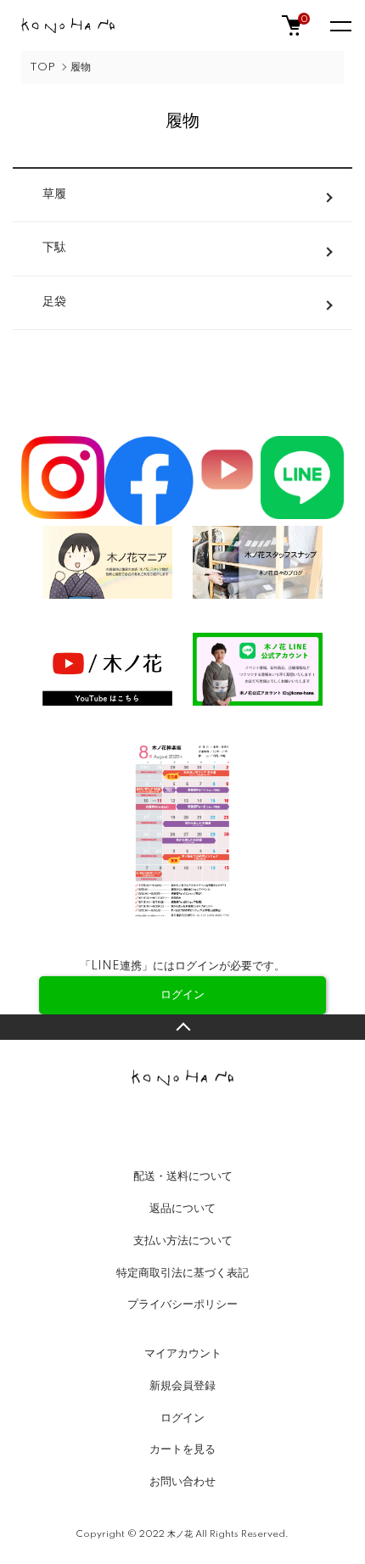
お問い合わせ (182, 1482)
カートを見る (182, 1449)
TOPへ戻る (182, 1027)
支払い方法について (183, 1241)
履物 (80, 67)
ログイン (182, 1418)
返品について (182, 1209)
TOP (42, 67)
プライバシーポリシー (182, 1304)
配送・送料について (183, 1176)
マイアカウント (183, 1354)
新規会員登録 (182, 1386)
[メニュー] (339, 25)
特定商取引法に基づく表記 (182, 1273)
